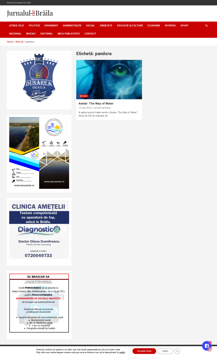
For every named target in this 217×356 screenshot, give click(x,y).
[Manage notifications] (209, 349)
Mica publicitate (69, 33)
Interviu (170, 25)
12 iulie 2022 (85, 108)
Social (90, 25)
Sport (184, 25)
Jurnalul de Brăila (101, 108)
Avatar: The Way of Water (96, 103)
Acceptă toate (144, 351)
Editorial (47, 33)
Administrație (72, 25)
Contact (90, 33)
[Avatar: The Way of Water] (109, 79)
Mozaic (31, 33)
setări (122, 352)
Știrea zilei (16, 25)
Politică (34, 25)
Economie (154, 25)
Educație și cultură (130, 25)
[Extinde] (65, 204)
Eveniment (51, 25)
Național (15, 33)
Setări (165, 351)
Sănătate (106, 25)
